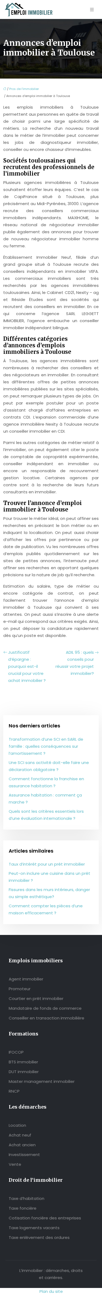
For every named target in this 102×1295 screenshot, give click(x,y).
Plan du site (51, 1291)
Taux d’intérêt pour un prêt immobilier (47, 864)
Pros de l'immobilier (24, 89)
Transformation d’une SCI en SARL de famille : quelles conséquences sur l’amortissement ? (46, 746)
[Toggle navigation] (92, 10)
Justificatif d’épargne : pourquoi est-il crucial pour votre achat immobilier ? (27, 666)
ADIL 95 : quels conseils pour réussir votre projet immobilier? (74, 662)
